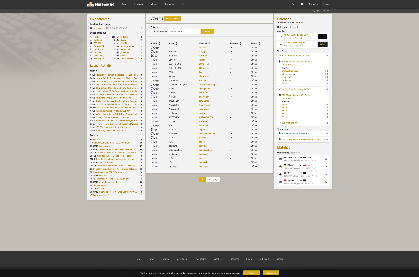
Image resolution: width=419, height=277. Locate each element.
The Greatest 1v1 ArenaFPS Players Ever (111, 179)
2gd (200, 72)
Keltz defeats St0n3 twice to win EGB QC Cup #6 (118, 81)
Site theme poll (100, 185)
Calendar (284, 19)
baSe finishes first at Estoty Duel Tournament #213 (119, 114)
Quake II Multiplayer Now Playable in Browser (116, 101)
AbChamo (203, 80)
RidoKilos (124, 43)
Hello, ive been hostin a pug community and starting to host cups (125, 159)
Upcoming (283, 152)
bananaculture (205, 150)
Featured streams (100, 24)
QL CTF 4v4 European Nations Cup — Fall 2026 (303, 139)
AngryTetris (204, 105)
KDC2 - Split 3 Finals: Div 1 (296, 35)
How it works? (105, 175)
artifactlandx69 (127, 59)
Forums (94, 135)
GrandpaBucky (127, 46)
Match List (218, 259)
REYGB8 (97, 43)
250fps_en (204, 64)
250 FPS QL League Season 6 (295, 133)
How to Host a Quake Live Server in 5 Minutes (117, 124)
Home (93, 70)
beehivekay (204, 162)
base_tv (202, 158)
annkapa (203, 113)
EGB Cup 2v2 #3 (289, 123)
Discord (279, 259)
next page (213, 179)
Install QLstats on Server (110, 182)
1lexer (202, 60)
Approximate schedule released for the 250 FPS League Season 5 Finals (129, 75)
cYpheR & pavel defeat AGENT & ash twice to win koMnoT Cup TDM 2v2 (129, 94)
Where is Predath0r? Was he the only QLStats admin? (123, 192)
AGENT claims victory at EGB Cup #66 (113, 111)
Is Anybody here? (101, 195)
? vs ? (284, 83)
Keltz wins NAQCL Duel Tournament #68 (114, 98)
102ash (202, 47)
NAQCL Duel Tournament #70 (295, 89)
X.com (249, 259)
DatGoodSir (99, 46)
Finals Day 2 (287, 98)
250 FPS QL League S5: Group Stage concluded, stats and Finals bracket (129, 104)
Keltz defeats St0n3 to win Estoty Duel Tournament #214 (121, 88)
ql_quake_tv (99, 28)
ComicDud (98, 49)
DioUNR (97, 52)
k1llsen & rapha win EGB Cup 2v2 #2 (112, 117)
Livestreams (200, 259)
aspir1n (202, 129)
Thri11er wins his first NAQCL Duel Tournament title (119, 85)
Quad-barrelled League (294, 43)
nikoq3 (123, 55)
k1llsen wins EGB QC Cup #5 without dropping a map (120, 91)
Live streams (99, 19)
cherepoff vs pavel (290, 71)
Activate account (106, 162)
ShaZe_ (123, 40)
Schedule (282, 27)
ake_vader (204, 97)
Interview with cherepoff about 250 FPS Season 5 (119, 108)
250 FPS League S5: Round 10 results (113, 127)
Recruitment (181, 259)
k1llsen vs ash (288, 74)
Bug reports (104, 146)
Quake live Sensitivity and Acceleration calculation (116, 169)
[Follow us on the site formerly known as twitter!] (313, 10)
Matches (283, 148)
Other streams (98, 32)
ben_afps (203, 166)
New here (100, 189)
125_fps (203, 51)
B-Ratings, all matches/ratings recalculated (119, 149)
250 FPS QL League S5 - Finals (296, 61)
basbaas (203, 154)
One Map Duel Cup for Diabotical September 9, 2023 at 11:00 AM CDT (129, 153)
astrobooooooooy (207, 133)
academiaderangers (208, 84)
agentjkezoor (205, 88)
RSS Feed (264, 259)
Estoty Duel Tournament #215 (295, 55)
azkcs (202, 142)
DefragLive (125, 49)
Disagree (271, 272)
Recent (294, 27)
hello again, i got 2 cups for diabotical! (114, 156)
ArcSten (203, 121)
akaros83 (203, 92)
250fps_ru (204, 68)
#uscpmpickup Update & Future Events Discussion (119, 166)
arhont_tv (203, 125)
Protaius (98, 40)
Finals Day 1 (287, 65)
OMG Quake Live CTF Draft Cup (107, 172)
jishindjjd (124, 52)
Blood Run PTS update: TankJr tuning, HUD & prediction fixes (124, 121)
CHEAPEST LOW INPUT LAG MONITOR (111, 143)
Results (295, 152)
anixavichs (204, 109)
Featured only (160, 31)
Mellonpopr (99, 59)
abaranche (204, 76)
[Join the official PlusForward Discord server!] (318, 10)
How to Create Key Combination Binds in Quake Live (120, 78)
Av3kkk (202, 137)
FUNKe (97, 37)
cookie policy (232, 272)
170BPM (203, 55)
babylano (203, 146)
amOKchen (204, 101)
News (151, 259)
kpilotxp (124, 37)
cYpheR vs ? (287, 80)
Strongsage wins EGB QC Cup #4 (111, 130)
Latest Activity (101, 66)
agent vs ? (286, 77)
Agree (252, 272)
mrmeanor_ (99, 55)
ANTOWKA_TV (206, 117)
